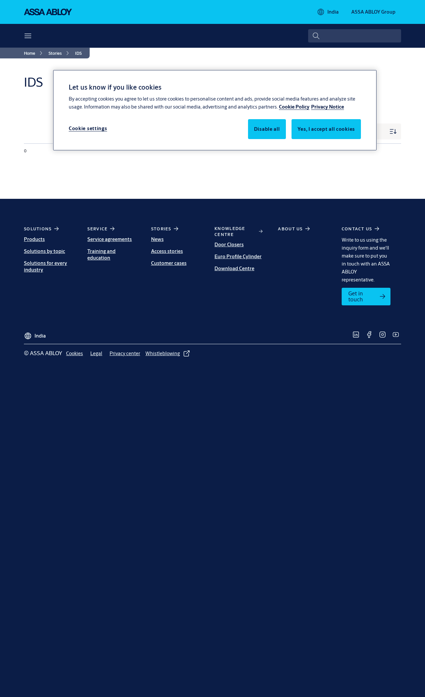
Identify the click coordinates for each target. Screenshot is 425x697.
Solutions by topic (44, 251)
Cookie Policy (294, 107)
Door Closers (229, 244)
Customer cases (169, 263)
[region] (215, 110)
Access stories (167, 251)
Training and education (101, 254)
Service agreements (109, 239)
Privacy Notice (327, 107)
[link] (34, 53)
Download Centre (234, 268)
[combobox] (354, 35)
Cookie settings (88, 128)
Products (34, 239)
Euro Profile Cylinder (238, 256)
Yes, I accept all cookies (326, 129)
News (157, 239)
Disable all (267, 129)
